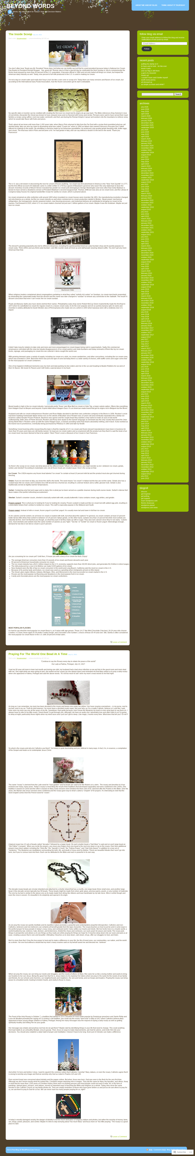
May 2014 (145, 426)
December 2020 (147, 253)
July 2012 (144, 476)
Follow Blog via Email (151, 34)
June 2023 (145, 187)
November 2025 (147, 125)
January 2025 (146, 143)
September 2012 (147, 472)
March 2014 (145, 431)
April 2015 (145, 401)
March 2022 (145, 219)
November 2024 (147, 148)
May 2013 (145, 453)
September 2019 (147, 285)
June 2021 (145, 239)
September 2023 (147, 180)
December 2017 (147, 328)
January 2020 (146, 276)
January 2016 (146, 380)
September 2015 (147, 390)
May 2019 (145, 292)
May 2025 (145, 134)
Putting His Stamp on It (149, 64)
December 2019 (147, 278)
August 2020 (146, 262)
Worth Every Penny (148, 80)
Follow (146, 49)
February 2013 (146, 460)
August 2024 (146, 155)
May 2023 (145, 189)
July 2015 (144, 394)
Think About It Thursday (173, 5)
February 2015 (146, 405)
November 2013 (147, 440)
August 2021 (146, 235)
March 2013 (145, 458)
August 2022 (146, 209)
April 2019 (145, 294)
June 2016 (145, 369)
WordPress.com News (149, 508)
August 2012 (146, 474)
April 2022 (145, 216)
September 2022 (147, 207)
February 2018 (146, 323)
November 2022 (147, 203)
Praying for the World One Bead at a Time (38, 654)
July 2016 (144, 367)
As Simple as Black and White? (152, 84)
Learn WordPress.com (149, 501)
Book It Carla (146, 68)
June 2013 (145, 451)
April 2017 (145, 346)
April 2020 (145, 269)
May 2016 (145, 371)
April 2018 (145, 319)
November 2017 (147, 330)
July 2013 (144, 449)
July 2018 (144, 312)
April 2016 (145, 374)
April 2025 (145, 137)
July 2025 (144, 130)
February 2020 (146, 273)
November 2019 (147, 280)
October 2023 (146, 178)
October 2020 (146, 257)
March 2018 (145, 321)
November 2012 (147, 467)
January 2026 (146, 121)
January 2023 (146, 198)
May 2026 (145, 112)
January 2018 (146, 326)
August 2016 (146, 364)
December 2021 (147, 225)
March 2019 (145, 296)
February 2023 (146, 196)
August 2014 (146, 419)
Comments (160, 1150)
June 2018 (145, 314)
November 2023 (147, 175)
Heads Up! (145, 75)
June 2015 (145, 396)
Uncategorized (21, 38)
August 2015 (146, 392)
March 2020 (145, 271)
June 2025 (145, 132)
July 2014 (144, 421)
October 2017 (146, 333)
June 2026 (145, 109)
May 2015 (145, 399)
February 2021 (146, 248)
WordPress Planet (148, 505)
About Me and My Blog (146, 5)
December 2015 (147, 383)
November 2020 (147, 255)
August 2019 (146, 287)
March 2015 (145, 403)
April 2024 (145, 164)
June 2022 (145, 214)
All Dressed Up (146, 82)
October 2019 (146, 282)
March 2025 (145, 139)
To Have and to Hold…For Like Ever (154, 66)
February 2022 (146, 221)
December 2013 (147, 437)
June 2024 (145, 159)
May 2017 (145, 344)
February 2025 (146, 141)
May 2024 (145, 162)
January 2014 (146, 435)
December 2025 (147, 123)
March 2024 (145, 166)
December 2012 (147, 465)
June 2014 (145, 424)
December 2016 (147, 355)
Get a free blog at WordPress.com (20, 1150)
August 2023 (146, 182)
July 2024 (144, 157)
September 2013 (147, 444)
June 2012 (145, 478)
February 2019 (146, 298)
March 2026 (145, 116)
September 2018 (147, 307)
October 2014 (146, 415)
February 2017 (146, 351)
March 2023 (145, 194)
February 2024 (146, 168)
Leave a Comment (119, 642)
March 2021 (145, 246)
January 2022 (146, 223)
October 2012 (146, 469)
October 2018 (146, 305)
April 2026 (145, 114)
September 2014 (147, 417)
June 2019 (145, 289)
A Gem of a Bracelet (148, 73)
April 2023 (145, 191)
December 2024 (147, 146)
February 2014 (146, 433)
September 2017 (147, 335)
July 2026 (144, 107)
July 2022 (144, 212)
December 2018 (147, 301)
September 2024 (147, 153)
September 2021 (147, 232)
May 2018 (145, 317)
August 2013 (146, 446)
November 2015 (147, 385)
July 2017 (144, 339)
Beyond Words (30, 6)
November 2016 (147, 358)
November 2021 (147, 228)
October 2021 (146, 230)
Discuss (144, 492)
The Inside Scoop (20, 34)
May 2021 (145, 241)
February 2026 (146, 118)
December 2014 (147, 410)
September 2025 (147, 127)
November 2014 (147, 412)
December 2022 (147, 200)
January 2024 (146, 171)
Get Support (145, 498)
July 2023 (144, 184)
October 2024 (146, 150)
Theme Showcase (147, 503)
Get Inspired (145, 494)
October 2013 (146, 442)
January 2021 (146, 251)
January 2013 (146, 462)
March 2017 (145, 348)
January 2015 (146, 408)
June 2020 (145, 264)
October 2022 (146, 205)
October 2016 (146, 360)
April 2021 (145, 244)
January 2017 (146, 353)
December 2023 (147, 173)
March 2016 (145, 376)
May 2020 (145, 266)
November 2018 (147, 303)
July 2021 (144, 237)
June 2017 (145, 342)
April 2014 (145, 428)
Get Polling (145, 496)
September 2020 (147, 260)
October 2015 (146, 387)
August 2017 (146, 337)
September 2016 (147, 362)
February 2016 (146, 378)
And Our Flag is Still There (150, 71)
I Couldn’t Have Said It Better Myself (154, 78)
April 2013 (145, 456)
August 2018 (146, 310)
